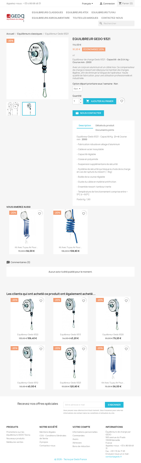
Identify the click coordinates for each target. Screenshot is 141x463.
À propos (44, 442)
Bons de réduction (81, 446)
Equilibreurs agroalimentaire (51, 17)
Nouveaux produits (15, 438)
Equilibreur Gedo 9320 (113, 334)
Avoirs (75, 439)
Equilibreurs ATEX (77, 12)
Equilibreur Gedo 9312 (27, 382)
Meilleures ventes (14, 442)
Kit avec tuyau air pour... (26, 247)
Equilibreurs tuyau (104, 12)
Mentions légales (48, 432)
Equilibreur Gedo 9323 (70, 382)
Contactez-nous (112, 17)
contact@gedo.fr (114, 456)
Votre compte (81, 426)
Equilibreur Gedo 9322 (27, 334)
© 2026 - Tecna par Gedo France (70, 459)
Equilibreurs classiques (47, 12)
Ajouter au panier (99, 101)
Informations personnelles (85, 432)
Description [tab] (85, 125)
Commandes (79, 435)
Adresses (77, 442)
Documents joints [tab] (105, 130)
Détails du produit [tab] (105, 125)
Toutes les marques (85, 17)
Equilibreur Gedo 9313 (70, 334)
